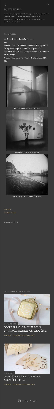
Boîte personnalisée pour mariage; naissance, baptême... (25, 329)
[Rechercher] (48, 4)
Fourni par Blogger (29, 401)
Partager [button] (7, 209)
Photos (13, 213)
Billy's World (12, 9)
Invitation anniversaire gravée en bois (22, 378)
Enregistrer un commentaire (24, 335)
